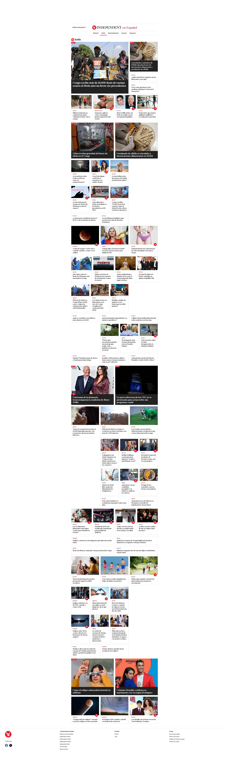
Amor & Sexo (98, 110)
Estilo (103, 33)
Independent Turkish (65, 739)
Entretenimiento (113, 33)
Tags (115, 736)
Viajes (123, 337)
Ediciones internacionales (66, 734)
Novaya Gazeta (64, 749)
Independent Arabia (65, 736)
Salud (73, 42)
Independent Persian (65, 741)
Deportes (133, 33)
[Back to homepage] (32, 734)
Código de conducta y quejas (177, 739)
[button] (79, 27)
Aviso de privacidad (174, 734)
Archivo (116, 734)
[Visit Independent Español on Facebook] (6, 745)
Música (97, 524)
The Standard (63, 746)
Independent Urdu (65, 744)
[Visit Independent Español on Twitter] (10, 745)
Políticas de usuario (174, 736)
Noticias (96, 33)
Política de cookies (174, 741)
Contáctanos (8, 741)
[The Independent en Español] (114, 27)
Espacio (124, 33)
